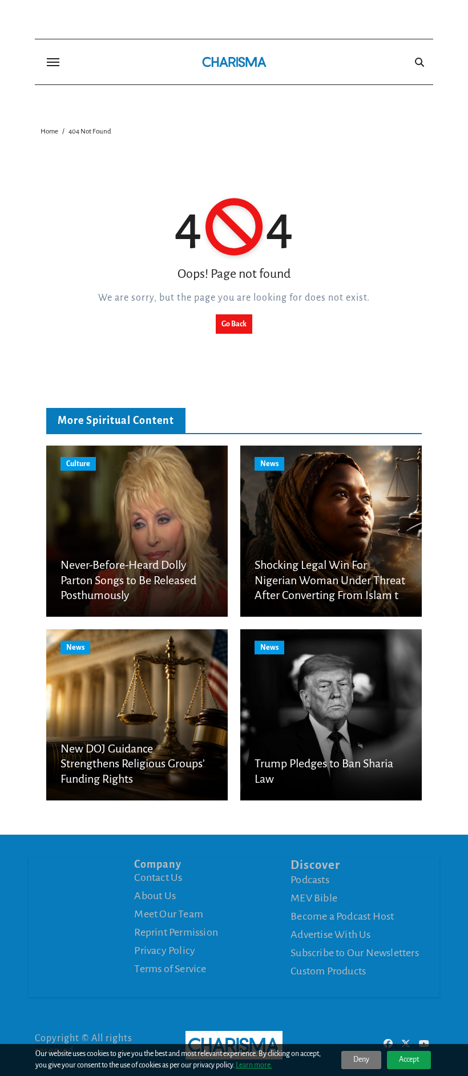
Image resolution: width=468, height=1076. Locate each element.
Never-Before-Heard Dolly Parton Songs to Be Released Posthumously (128, 580)
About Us (155, 895)
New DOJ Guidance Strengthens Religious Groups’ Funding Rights (132, 763)
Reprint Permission (176, 932)
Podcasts (310, 879)
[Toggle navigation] (53, 62)
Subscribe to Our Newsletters (355, 952)
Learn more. (254, 1065)
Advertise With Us (330, 934)
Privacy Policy (164, 950)
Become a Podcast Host (342, 916)
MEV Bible (314, 898)
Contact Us (158, 877)
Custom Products (328, 971)
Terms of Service (170, 968)
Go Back (234, 324)
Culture (78, 464)
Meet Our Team (168, 914)
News (269, 464)
